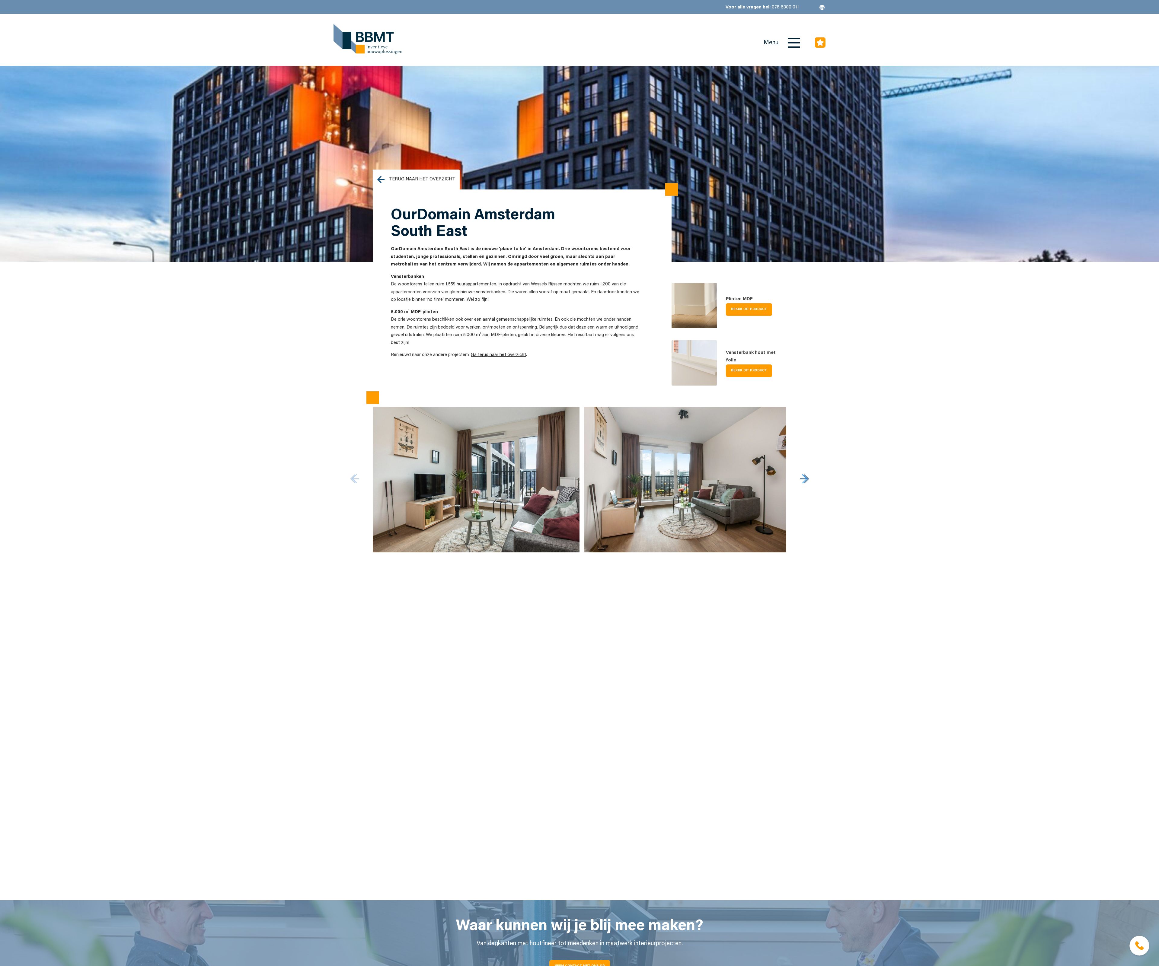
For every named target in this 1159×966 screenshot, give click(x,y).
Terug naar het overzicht (422, 179)
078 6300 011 (762, 7)
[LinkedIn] (822, 7)
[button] (804, 478)
